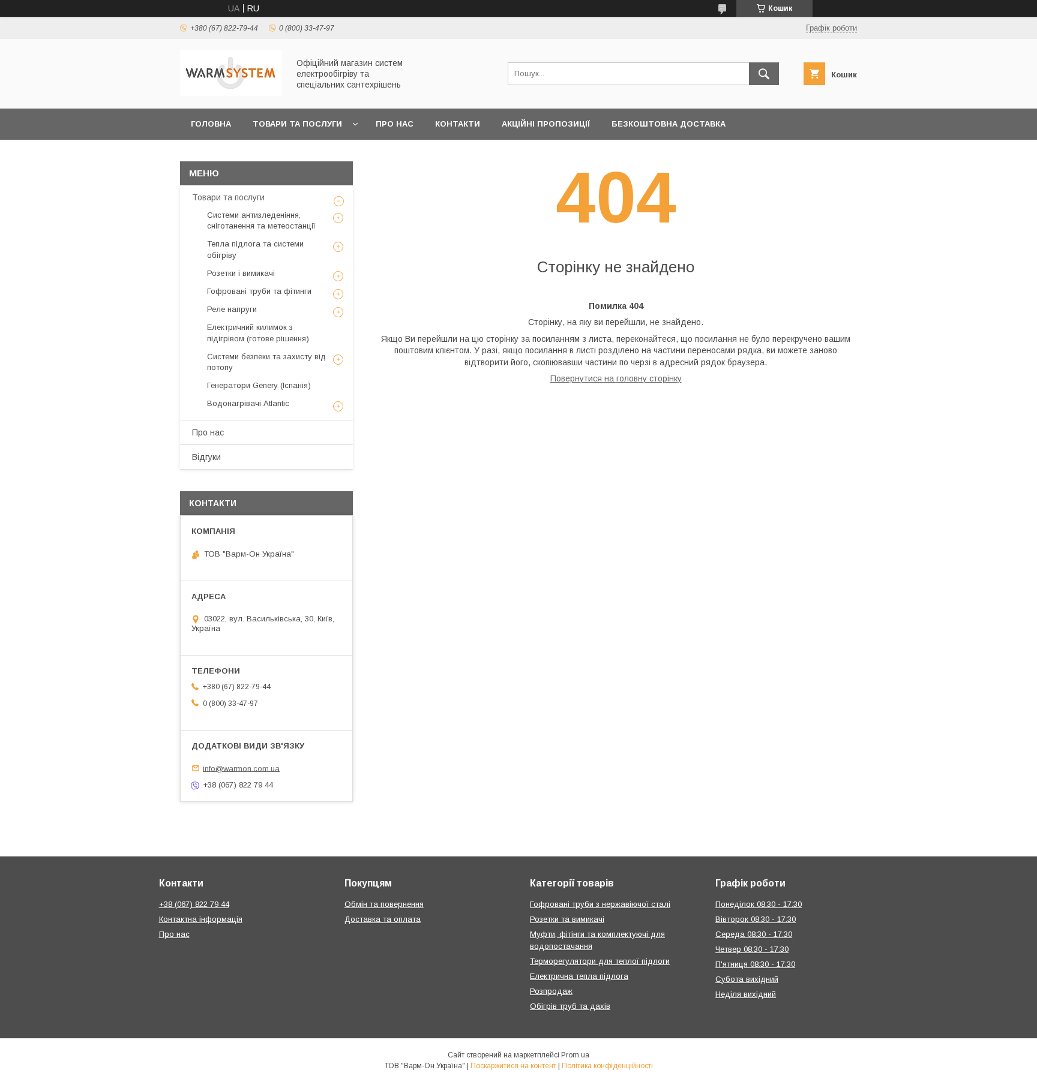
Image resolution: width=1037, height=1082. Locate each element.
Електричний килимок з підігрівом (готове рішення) (258, 332)
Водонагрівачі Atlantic (248, 403)
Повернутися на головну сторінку (616, 378)
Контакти (457, 123)
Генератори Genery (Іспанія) (259, 385)
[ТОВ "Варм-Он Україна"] (231, 93)
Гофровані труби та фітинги (259, 291)
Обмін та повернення (384, 904)
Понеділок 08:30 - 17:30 (758, 904)
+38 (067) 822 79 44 (194, 904)
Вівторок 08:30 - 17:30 (755, 919)
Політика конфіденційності (607, 1066)
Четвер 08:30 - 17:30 (752, 949)
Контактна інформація (200, 919)
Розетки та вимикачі (567, 919)
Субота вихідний (746, 979)
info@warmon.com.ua (241, 768)
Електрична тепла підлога (579, 976)
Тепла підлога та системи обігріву (255, 249)
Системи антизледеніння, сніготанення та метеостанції (261, 220)
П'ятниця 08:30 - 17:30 (755, 964)
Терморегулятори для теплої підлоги (600, 961)
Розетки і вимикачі (241, 273)
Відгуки (206, 457)
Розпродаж (551, 991)
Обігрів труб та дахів (570, 1006)
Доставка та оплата (382, 919)
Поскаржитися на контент (513, 1066)
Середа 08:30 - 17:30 (753, 934)
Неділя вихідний (745, 994)
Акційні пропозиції (546, 123)
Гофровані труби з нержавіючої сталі (600, 904)
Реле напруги (232, 309)
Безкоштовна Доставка (669, 123)
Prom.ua (575, 1055)
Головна (211, 123)
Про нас (394, 123)
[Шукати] (764, 73)
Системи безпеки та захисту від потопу (266, 362)
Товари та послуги (297, 123)
